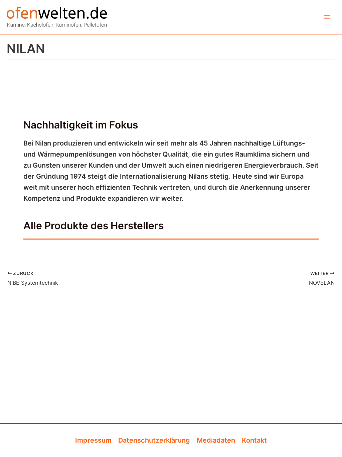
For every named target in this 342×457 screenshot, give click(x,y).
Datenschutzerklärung (154, 440)
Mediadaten (216, 440)
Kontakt (254, 440)
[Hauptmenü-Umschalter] (327, 17)
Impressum (93, 440)
